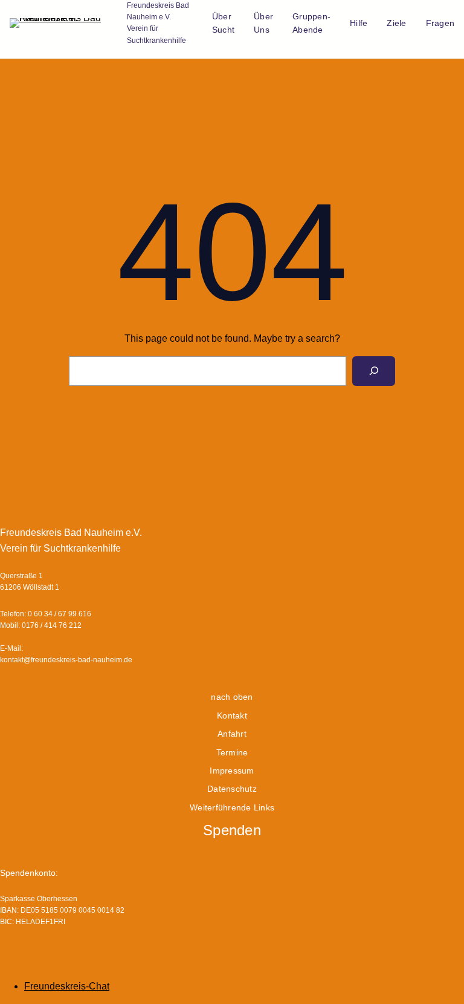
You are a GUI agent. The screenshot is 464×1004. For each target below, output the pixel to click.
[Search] (373, 371)
